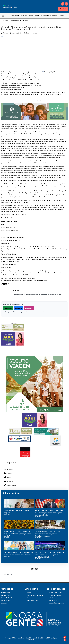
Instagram (43, 280)
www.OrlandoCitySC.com (12, 280)
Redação (16, 290)
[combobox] (34, 574)
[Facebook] (64, 637)
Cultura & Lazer (46, 15)
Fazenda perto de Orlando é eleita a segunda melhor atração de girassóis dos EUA (17, 534)
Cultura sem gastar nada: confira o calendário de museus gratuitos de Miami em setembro (47, 534)
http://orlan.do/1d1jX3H (21, 275)
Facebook (24, 280)
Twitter (30, 280)
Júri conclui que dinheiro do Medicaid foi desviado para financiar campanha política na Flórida (49, 512)
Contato (54, 15)
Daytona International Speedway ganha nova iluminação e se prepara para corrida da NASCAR (49, 555)
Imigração (24, 15)
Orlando (36, 15)
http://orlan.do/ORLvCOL (12, 89)
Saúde (31, 15)
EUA (21, 21)
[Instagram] (66, 4)
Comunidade (15, 15)
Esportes (15, 21)
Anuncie (61, 15)
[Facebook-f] (62, 4)
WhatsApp (8, 308)
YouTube (36, 280)
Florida (26, 21)
